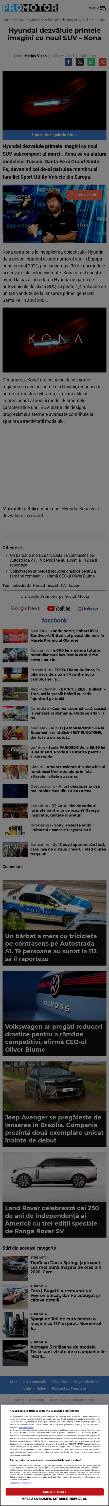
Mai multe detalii (26, 1427)
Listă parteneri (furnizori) (21, 1483)
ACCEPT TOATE (55, 1492)
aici (53, 1444)
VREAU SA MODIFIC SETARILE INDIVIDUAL (54, 1499)
